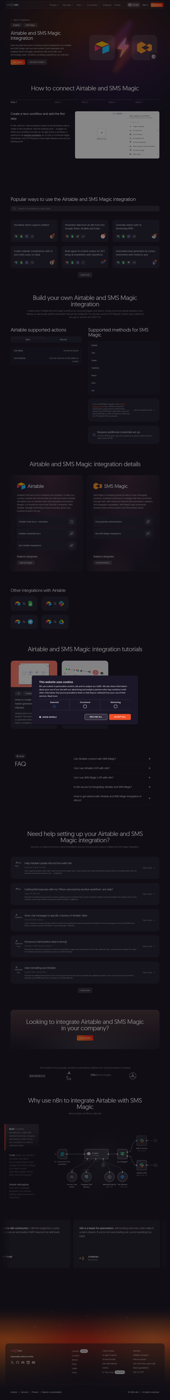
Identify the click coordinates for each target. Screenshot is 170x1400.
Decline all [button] (96, 717)
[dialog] (85, 700)
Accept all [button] (120, 717)
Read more (53, 696)
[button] (48, 717)
